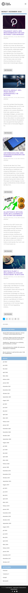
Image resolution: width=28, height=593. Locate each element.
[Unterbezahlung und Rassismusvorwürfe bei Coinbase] (14, 144)
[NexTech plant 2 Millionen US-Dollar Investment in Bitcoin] (14, 262)
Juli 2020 (5, 446)
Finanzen (22, 36)
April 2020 (5, 456)
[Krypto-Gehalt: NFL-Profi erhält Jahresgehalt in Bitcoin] (14, 81)
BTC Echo (11, 36)
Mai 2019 (5, 495)
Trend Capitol (8, 587)
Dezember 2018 (7, 513)
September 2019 (7, 481)
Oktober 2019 (6, 477)
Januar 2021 (6, 425)
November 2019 (7, 474)
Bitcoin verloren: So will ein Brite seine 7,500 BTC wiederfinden (14, 352)
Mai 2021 (5, 411)
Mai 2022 (5, 368)
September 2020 (7, 439)
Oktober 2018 (6, 520)
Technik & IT (6, 574)
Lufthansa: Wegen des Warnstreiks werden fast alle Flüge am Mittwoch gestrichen (13, 338)
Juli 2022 (5, 361)
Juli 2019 (5, 488)
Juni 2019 (5, 491)
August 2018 (6, 527)
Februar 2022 (6, 379)
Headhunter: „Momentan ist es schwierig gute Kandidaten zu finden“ (13, 343)
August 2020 (6, 442)
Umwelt (5, 577)
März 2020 (5, 460)
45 (15, 319)
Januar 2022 (6, 383)
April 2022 (5, 372)
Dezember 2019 (7, 470)
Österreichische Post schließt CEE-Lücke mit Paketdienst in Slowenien (14, 348)
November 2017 (7, 558)
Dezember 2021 (7, 386)
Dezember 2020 (7, 428)
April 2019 (5, 498)
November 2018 (7, 516)
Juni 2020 (5, 449)
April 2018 (5, 541)
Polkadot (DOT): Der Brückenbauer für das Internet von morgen (14, 32)
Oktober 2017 (6, 562)
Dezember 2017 (7, 555)
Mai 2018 (5, 537)
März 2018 (5, 544)
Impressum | (16, 587)
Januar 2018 (6, 551)
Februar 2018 (6, 548)
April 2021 (5, 414)
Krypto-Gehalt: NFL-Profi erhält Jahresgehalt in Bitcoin (13, 92)
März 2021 (5, 418)
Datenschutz (22, 587)
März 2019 (5, 502)
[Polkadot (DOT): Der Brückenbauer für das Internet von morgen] (14, 22)
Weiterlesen (8, 70)
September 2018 (7, 523)
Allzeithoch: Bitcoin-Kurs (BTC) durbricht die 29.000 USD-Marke (13, 213)
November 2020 (7, 432)
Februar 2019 (6, 505)
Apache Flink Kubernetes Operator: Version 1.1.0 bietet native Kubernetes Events (13, 333)
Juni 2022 (5, 365)
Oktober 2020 (6, 435)
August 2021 (6, 400)
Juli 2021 (5, 404)
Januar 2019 (6, 509)
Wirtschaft (5, 581)
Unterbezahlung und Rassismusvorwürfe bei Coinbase (14, 154)
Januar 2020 (6, 467)
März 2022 (5, 376)
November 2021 (7, 390)
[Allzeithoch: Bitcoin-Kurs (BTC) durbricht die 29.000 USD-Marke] (14, 203)
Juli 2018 (5, 530)
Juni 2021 (5, 407)
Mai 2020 (5, 453)
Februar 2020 (6, 463)
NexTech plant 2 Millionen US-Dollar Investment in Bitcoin (14, 273)
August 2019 (6, 484)
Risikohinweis (14, 589)
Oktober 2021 (6, 393)
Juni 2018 (5, 534)
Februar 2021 (6, 421)
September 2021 (7, 397)
